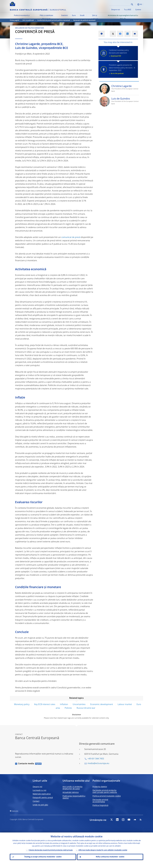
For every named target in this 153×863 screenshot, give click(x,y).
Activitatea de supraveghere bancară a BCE (123, 17)
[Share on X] (113, 34)
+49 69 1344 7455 (96, 759)
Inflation (64, 704)
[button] (136, 4)
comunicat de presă (70, 237)
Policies (68, 708)
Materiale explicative (42, 794)
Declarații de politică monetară (84, 20)
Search (132, 4)
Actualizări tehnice (71, 792)
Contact (36, 801)
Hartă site (15, 811)
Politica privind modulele (107, 796)
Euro (74, 15)
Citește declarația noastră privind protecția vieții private (51, 850)
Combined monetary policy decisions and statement (119, 53)
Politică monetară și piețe (22, 17)
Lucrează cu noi (39, 790)
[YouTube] (128, 819)
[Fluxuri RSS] (140, 819)
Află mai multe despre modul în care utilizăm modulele (102, 850)
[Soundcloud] (134, 819)
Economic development (101, 704)
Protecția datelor (100, 787)
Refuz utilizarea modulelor (110, 857)
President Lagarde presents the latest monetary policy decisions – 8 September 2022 (122, 69)
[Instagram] (123, 819)
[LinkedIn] (117, 819)
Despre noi (115, 10)
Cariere (138, 10)
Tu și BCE (127, 10)
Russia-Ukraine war (86, 708)
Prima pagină (14, 20)
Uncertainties (79, 704)
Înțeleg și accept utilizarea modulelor (43, 857)
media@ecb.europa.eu (98, 763)
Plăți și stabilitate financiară (46, 17)
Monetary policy (21, 704)
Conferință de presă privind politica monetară (53, 20)
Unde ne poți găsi (40, 805)
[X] (111, 819)
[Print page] (101, 34)
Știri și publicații (94, 17)
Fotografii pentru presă (43, 798)
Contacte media (26, 764)
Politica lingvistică (100, 805)
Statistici (64, 15)
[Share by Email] (135, 34)
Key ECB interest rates (44, 704)
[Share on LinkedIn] (127, 34)
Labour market (125, 704)
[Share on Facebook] (120, 34)
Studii (82, 15)
